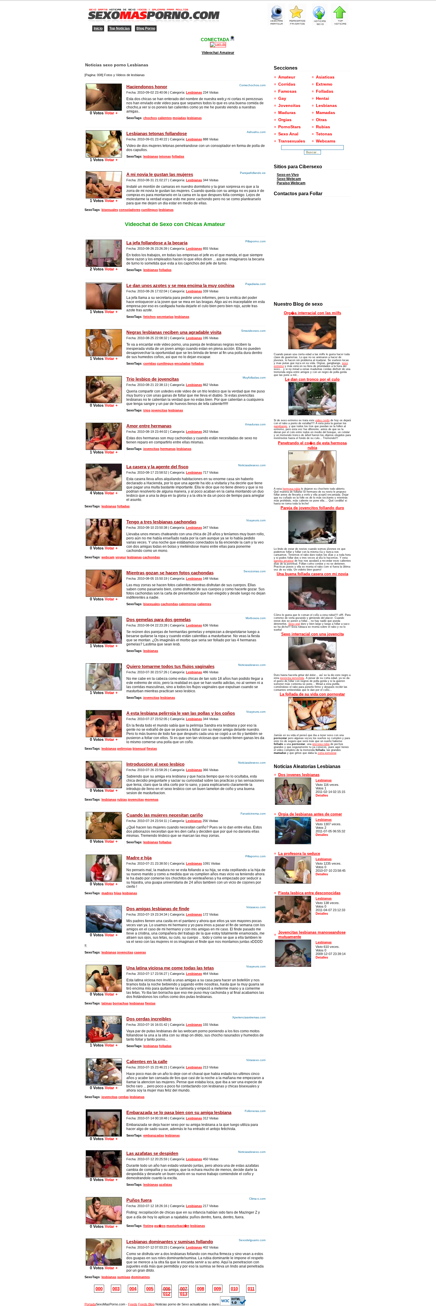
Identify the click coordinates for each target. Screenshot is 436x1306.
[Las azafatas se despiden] (104, 1176)
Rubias (323, 126)
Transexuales (291, 141)
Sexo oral (294, 623)
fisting (148, 1226)
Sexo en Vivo (288, 175)
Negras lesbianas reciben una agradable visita (173, 332)
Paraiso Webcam (291, 183)
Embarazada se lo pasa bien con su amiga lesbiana (178, 1112)
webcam (107, 557)
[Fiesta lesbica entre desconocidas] (293, 921)
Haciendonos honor (146, 86)
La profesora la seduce (299, 853)
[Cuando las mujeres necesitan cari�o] (104, 838)
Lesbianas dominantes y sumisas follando (169, 1241)
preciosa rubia (321, 744)
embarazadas (153, 1135)
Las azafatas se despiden (152, 1153)
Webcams (325, 141)
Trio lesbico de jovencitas (152, 379)
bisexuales (109, 209)
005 (149, 1288)
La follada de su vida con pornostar (312, 694)
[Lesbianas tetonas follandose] (104, 156)
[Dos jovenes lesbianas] (293, 803)
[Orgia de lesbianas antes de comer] (293, 843)
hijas (117, 893)
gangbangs (280, 426)
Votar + (111, 113)
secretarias (165, 316)
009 (217, 1288)
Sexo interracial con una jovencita (312, 634)
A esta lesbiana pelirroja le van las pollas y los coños (180, 713)
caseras (140, 952)
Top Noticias (119, 28)
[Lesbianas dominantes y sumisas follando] (104, 1264)
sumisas (123, 1277)
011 (251, 1288)
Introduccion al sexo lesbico (155, 764)
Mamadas (325, 112)
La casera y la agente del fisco (157, 466)
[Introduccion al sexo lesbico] (104, 787)
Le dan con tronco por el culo (312, 379)
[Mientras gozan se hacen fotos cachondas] (104, 595)
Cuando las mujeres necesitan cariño (164, 815)
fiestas (152, 748)
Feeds (132, 1304)
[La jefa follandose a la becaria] (104, 265)
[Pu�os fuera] (104, 1223)
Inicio (98, 28)
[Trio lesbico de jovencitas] (104, 402)
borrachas (120, 1003)
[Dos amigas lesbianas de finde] (104, 931)
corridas (149, 363)
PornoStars (289, 126)
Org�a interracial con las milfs (312, 313)
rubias (122, 799)
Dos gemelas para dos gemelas (158, 619)
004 (132, 1288)
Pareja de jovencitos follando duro (312, 508)
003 (116, 1288)
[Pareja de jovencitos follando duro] (312, 542)
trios (146, 410)
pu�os (160, 1226)
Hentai (322, 98)
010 (234, 1288)
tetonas (165, 156)
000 (99, 1288)
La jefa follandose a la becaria (156, 242)
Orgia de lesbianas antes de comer (310, 814)
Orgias (285, 119)
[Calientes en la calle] (104, 1084)
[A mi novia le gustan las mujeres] (104, 197)
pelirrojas (124, 748)
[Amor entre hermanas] (104, 448)
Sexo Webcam (289, 179)
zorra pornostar (327, 752)
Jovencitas (289, 105)
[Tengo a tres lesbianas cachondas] (104, 544)
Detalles (322, 795)
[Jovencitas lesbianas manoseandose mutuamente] (293, 965)
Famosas (287, 91)
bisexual (139, 748)
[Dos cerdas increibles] (104, 1041)
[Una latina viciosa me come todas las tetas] (104, 990)
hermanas (168, 449)
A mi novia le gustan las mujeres (159, 174)
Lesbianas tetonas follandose (156, 133)
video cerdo (322, 420)
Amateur (286, 77)
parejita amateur (284, 560)
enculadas (182, 363)
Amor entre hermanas (148, 425)
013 (183, 1293)
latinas (106, 1003)
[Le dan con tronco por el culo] (312, 414)
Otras (321, 119)
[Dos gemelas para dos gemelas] (104, 642)
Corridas (286, 84)
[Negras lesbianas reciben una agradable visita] (104, 355)
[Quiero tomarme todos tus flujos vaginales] (104, 689)
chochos (150, 118)
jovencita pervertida (292, 678)
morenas (151, 799)
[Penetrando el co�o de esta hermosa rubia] (312, 482)
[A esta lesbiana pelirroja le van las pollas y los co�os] (104, 736)
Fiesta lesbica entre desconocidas (309, 893)
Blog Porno (145, 28)
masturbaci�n (177, 1226)
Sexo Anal (288, 134)
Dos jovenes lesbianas (298, 775)
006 (166, 1288)
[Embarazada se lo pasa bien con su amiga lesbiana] (104, 1135)
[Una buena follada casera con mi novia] (312, 608)
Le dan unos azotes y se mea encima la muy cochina (180, 285)
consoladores (129, 209)
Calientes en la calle (146, 1061)
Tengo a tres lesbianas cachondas (161, 521)
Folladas (324, 91)
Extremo (324, 84)
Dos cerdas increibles (148, 1018)
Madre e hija (139, 857)
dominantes (140, 1277)
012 (166, 1293)
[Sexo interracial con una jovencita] (312, 669)
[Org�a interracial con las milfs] (312, 348)
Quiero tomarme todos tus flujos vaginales (170, 666)
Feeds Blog (146, 1304)
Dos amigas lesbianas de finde (157, 908)
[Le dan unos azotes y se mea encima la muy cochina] (104, 308)
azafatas (165, 1184)
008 (200, 1288)
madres (107, 893)
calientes (165, 118)
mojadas (179, 118)
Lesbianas (194, 92)
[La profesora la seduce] (293, 882)
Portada (90, 1304)
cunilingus (149, 209)
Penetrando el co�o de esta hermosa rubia (312, 445)
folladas (178, 156)
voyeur (120, 557)
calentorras (187, 604)
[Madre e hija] (104, 880)
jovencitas (159, 410)
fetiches (149, 316)
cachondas (151, 557)
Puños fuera (139, 1200)
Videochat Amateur (218, 53)
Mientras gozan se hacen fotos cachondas (170, 572)
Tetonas (324, 134)
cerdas (123, 1097)
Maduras (287, 112)
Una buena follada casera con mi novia (312, 574)
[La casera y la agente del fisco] (104, 489)
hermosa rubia (291, 488)
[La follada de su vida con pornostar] (312, 729)
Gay (282, 98)
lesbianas (194, 118)
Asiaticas (325, 77)
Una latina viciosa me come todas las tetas (170, 967)
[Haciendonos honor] (104, 109)
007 (183, 1288)
